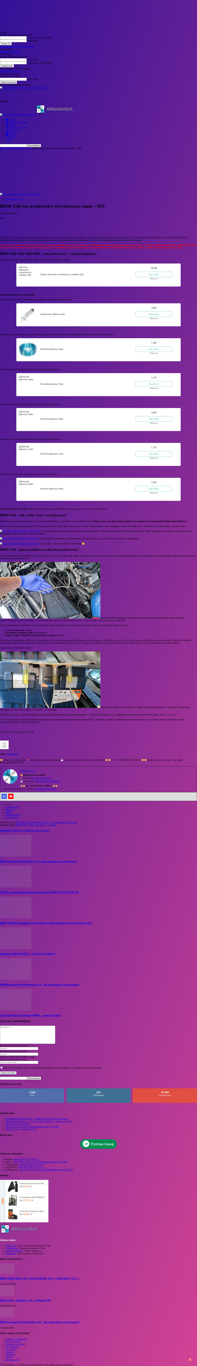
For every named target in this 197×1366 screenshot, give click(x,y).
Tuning (11, 125)
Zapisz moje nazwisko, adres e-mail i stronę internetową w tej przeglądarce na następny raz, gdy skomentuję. (52, 1067)
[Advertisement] (60, 95)
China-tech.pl (12, 1248)
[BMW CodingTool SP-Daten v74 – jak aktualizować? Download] (15, 856)
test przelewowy (13, 815)
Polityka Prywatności (9, 51)
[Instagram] (4, 796)
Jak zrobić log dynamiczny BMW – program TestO (30, 1015)
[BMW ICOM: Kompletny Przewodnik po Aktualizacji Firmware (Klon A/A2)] (15, 917)
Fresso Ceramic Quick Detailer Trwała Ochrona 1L (33, 1183)
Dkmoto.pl (11, 1253)
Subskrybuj (165, 1089)
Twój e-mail (32, 59)
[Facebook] (5, 228)
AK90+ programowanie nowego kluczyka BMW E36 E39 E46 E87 (39, 892)
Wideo (11, 132)
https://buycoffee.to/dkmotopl (48, 781)
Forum (12, 135)
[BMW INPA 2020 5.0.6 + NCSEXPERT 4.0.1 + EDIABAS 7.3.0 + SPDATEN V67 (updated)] (7, 1273)
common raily (12, 807)
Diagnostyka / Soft (17, 127)
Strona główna (6, 148)
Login (8, 140)
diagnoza (10, 809)
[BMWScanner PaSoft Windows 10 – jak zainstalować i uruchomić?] (15, 979)
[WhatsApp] (25, 228)
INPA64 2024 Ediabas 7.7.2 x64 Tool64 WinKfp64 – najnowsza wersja (38, 1121)
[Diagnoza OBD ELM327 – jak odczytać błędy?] (15, 948)
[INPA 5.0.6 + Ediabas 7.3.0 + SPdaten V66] (7, 1294)
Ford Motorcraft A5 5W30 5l (32, 1197)
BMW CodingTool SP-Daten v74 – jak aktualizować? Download (38, 861)
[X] (15, 228)
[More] (57, 228)
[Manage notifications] (190, 1359)
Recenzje (12, 130)
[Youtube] (10, 796)
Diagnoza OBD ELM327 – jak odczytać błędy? (28, 953)
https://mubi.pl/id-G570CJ (46, 789)
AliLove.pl (11, 1245)
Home (11, 119)
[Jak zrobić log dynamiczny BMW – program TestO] (15, 1009)
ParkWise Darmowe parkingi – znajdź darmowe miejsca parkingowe (37, 1119)
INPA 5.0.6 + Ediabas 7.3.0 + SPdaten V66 (25, 1300)
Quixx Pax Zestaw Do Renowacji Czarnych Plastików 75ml (33, 1211)
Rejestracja (11, 138)
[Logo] (17, 114)
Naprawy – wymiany (18, 122)
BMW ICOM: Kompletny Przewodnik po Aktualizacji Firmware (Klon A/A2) (46, 923)
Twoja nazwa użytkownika (39, 37)
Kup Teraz (154, 274)
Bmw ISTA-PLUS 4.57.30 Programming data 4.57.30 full (32, 1126)
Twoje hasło (32, 40)
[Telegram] (46, 228)
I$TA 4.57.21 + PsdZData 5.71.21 (21, 1129)
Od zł (26, 1186)
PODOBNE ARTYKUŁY (12, 830)
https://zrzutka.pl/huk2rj (40, 778)
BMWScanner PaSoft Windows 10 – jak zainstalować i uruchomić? (47, 822)
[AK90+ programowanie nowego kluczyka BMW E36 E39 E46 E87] (15, 886)
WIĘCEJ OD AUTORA (37, 830)
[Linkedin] (36, 228)
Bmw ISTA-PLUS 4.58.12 (18, 1124)
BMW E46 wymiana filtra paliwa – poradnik (36, 825)
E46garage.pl (12, 754)
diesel (8, 812)
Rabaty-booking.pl (14, 1251)
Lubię (32, 1089)
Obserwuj (98, 1089)
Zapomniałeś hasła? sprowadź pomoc (17, 46)
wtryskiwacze (12, 817)
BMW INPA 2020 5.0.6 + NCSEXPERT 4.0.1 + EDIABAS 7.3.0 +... (40, 1278)
